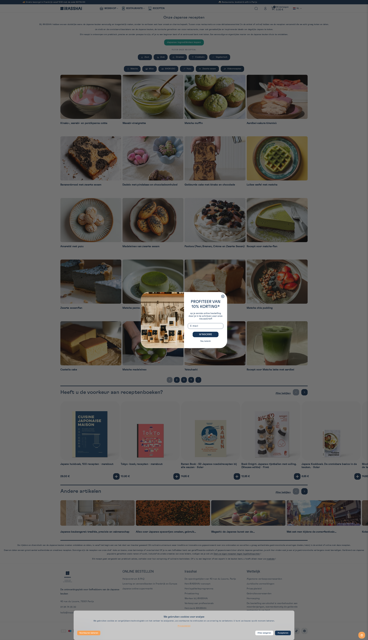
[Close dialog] (222, 296)
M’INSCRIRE (205, 334)
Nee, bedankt (205, 341)
